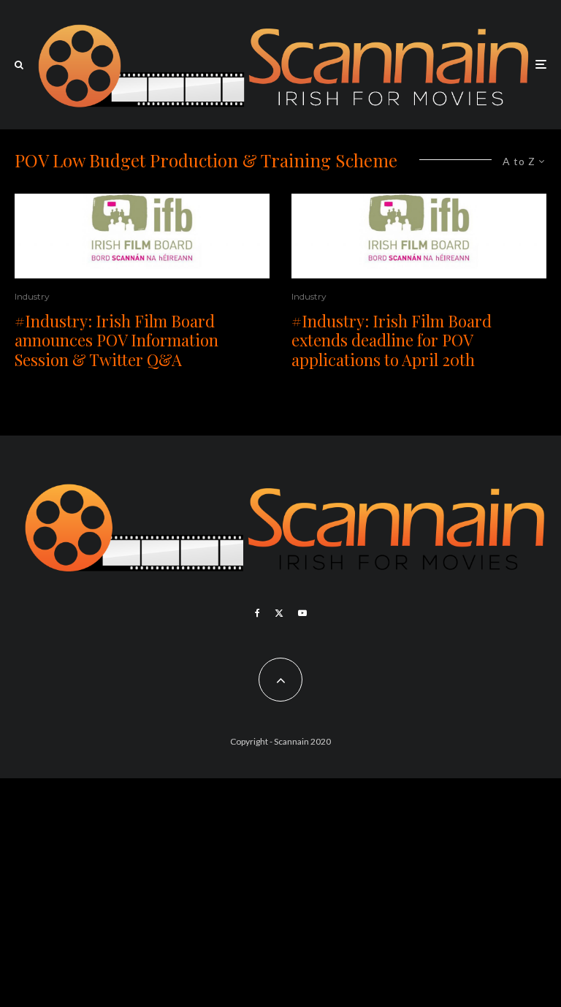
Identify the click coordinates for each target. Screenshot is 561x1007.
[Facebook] (257, 613)
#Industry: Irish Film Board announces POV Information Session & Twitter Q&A (116, 340)
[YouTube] (302, 613)
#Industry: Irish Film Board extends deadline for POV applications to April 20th (391, 340)
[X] (279, 613)
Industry (32, 296)
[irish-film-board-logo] (142, 236)
